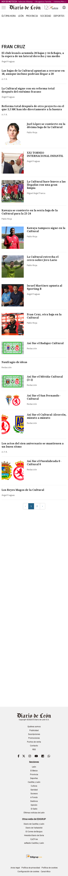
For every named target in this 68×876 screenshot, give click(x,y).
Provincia (32, 15)
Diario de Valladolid (34, 828)
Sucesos (34, 793)
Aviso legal (15, 868)
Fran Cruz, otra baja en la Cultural (44, 316)
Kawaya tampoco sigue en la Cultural (46, 229)
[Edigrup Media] (34, 856)
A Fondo (34, 797)
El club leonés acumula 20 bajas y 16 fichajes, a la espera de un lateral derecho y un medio (33, 54)
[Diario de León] (33, 7)
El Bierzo (34, 771)
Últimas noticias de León (34, 813)
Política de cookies (50, 868)
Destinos (34, 801)
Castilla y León (34, 782)
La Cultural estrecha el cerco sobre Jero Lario (43, 258)
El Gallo (34, 809)
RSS (34, 749)
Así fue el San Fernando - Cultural (44, 397)
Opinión (34, 805)
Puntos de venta (34, 742)
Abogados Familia (43, 1)
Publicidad (34, 730)
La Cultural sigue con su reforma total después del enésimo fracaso (28, 90)
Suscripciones (34, 734)
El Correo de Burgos (34, 831)
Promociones (34, 738)
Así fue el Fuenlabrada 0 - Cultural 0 (44, 462)
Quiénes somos (34, 726)
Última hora (9, 15)
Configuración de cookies (28, 871)
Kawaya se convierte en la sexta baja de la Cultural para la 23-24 (30, 212)
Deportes (59, 15)
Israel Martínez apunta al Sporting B (44, 287)
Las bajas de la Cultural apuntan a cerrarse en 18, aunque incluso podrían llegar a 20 (33, 72)
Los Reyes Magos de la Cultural (23, 490)
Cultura (34, 786)
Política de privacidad (31, 868)
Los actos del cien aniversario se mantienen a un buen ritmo (33, 445)
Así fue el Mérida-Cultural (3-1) (45, 378)
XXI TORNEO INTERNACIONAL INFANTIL (45, 154)
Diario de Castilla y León (34, 824)
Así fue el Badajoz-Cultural (45, 343)
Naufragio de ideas (14, 362)
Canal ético (45, 871)
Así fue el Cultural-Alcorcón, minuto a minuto (46, 416)
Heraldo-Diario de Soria (34, 835)
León (21, 15)
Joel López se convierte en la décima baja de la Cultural (46, 125)
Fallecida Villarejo (25, 1)
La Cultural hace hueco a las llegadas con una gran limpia (46, 185)
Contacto (34, 746)
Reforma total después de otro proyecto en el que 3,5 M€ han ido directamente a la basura (33, 107)
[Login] (64, 7)
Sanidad (34, 790)
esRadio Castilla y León (34, 843)
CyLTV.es (34, 839)
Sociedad (45, 15)
